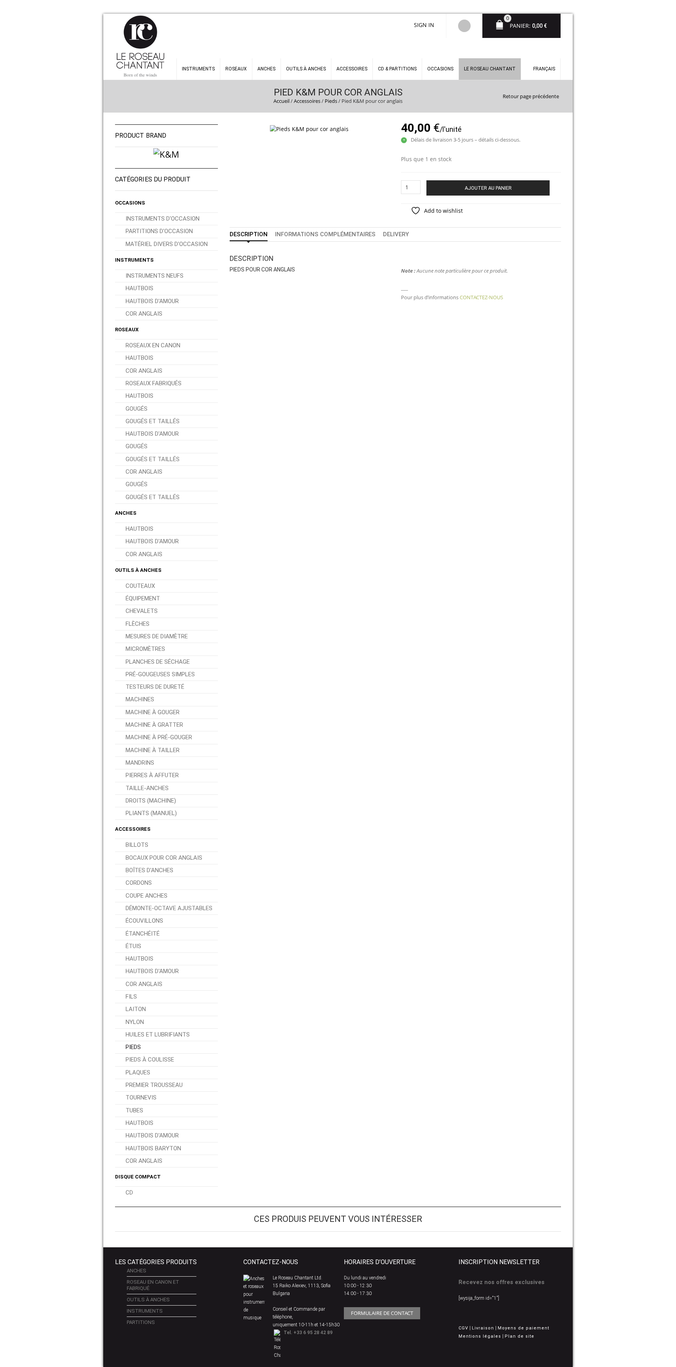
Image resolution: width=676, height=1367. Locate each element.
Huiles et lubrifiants (158, 1034)
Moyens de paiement (523, 1328)
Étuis (133, 946)
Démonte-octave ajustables (169, 908)
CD (129, 1192)
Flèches (137, 623)
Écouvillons (144, 920)
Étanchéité (143, 933)
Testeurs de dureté (155, 686)
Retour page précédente (531, 96)
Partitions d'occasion (159, 231)
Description (249, 234)
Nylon (135, 1022)
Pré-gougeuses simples (160, 674)
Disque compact (138, 1177)
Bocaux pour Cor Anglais (164, 857)
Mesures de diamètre (157, 636)
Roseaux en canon (153, 345)
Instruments (134, 260)
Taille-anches (147, 788)
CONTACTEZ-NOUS (481, 297)
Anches (266, 69)
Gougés (136, 408)
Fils (131, 996)
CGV (463, 1328)
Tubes (134, 1110)
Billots (137, 844)
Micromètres (145, 648)
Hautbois (139, 288)
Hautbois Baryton (153, 1148)
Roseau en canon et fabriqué (153, 1285)
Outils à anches (306, 69)
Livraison (483, 1328)
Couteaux (140, 585)
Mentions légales (479, 1336)
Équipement (143, 598)
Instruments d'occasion (163, 218)
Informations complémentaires (325, 234)
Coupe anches (146, 895)
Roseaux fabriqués (154, 383)
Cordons (139, 882)
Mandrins (140, 762)
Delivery (396, 234)
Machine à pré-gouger (159, 737)
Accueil (281, 100)
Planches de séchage (158, 661)
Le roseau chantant (490, 69)
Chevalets (142, 610)
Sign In (424, 25)
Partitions (141, 1322)
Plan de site (519, 1336)
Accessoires (351, 69)
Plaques (138, 1072)
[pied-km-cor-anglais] (309, 128)
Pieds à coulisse (150, 1059)
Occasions (440, 69)
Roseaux (236, 69)
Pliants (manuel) (151, 813)
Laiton (136, 1009)
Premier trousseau (154, 1085)
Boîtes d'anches (149, 870)
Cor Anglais (144, 313)
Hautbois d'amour (152, 301)
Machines (140, 699)
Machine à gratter (154, 724)
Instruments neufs (154, 275)
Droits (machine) (151, 800)
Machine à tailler (153, 750)
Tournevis (141, 1097)
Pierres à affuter (152, 775)
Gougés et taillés (153, 421)
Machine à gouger (153, 712)
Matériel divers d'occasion (167, 244)
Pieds (331, 100)
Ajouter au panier (488, 188)
